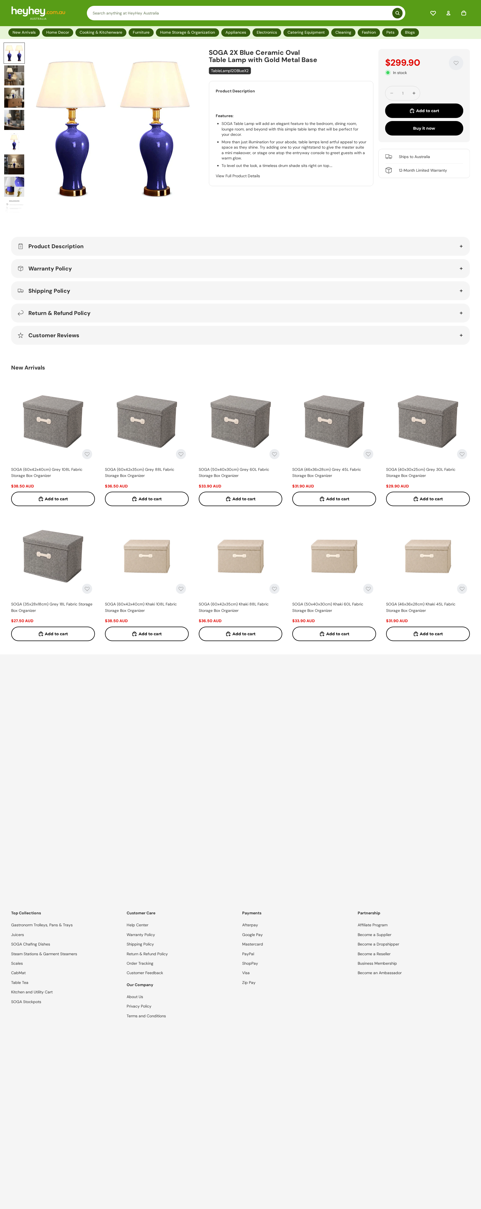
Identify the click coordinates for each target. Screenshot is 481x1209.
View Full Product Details (238, 175)
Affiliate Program (372, 924)
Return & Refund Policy (59, 313)
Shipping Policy (49, 290)
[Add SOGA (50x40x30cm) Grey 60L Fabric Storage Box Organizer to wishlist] (274, 454)
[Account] (448, 13)
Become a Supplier (374, 934)
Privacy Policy (139, 1006)
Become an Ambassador (380, 972)
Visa (246, 972)
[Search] (246, 13)
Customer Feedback (145, 972)
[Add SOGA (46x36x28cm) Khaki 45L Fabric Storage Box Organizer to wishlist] (462, 589)
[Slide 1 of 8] (14, 53)
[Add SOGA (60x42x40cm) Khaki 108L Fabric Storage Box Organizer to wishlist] (181, 589)
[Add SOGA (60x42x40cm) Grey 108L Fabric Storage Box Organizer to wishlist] (87, 454)
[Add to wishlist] (456, 63)
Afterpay (250, 924)
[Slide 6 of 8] (14, 164)
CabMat (18, 972)
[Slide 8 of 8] (14, 209)
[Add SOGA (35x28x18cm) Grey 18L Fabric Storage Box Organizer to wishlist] (87, 589)
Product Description (56, 246)
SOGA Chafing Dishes (30, 944)
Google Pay (252, 934)
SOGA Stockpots (26, 1001)
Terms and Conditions (146, 1015)
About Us (135, 996)
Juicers (17, 934)
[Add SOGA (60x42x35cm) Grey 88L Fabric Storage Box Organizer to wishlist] (181, 454)
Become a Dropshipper (378, 944)
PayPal (248, 953)
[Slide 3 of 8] (14, 98)
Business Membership (377, 963)
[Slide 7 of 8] (14, 187)
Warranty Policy (50, 268)
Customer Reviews (53, 335)
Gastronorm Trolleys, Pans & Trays (42, 924)
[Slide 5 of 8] (14, 142)
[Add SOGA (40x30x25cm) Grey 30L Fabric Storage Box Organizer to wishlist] (462, 454)
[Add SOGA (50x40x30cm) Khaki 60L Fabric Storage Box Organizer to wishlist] (368, 589)
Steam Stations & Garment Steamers (44, 953)
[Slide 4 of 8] (14, 120)
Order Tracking (140, 963)
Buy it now (424, 128)
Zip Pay (249, 982)
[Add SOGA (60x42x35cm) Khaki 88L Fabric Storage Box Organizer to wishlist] (274, 589)
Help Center (137, 924)
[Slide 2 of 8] (14, 75)
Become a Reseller (374, 953)
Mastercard (252, 944)
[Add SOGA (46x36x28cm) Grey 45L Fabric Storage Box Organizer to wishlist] (368, 454)
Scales (17, 963)
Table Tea (19, 982)
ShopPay (250, 963)
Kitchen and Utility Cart (32, 991)
